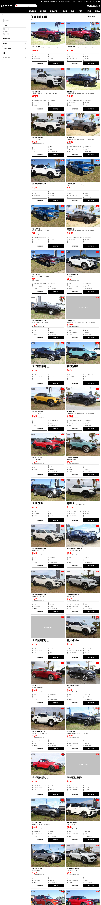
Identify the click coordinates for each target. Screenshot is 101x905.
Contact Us (55, 63)
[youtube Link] (99, 1)
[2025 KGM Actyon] (83, 809)
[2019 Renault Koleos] (83, 672)
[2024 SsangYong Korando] (48, 170)
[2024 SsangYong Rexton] (48, 627)
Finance (89, 11)
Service (65, 11)
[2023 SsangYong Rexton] (48, 307)
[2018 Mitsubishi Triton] (48, 718)
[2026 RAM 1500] (83, 124)
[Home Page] (6, 6)
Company (97, 11)
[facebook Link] (97, 1)
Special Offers (54, 11)
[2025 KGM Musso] (48, 809)
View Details (40, 63)
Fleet (80, 11)
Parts (72, 11)
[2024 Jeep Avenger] (48, 124)
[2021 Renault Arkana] (83, 627)
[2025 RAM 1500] (48, 33)
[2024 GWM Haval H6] (83, 261)
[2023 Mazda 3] (48, 672)
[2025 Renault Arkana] (83, 855)
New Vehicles (32, 11)
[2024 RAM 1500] (83, 33)
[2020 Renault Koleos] (83, 581)
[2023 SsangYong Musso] (48, 764)
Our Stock (43, 11)
